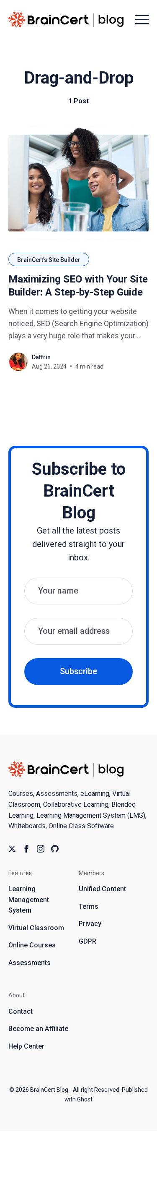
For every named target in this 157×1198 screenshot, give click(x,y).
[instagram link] (40, 849)
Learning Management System (28, 899)
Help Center (26, 1046)
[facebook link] (26, 849)
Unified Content (102, 889)
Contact (20, 1011)
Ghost (85, 1099)
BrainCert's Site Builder (48, 259)
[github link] (55, 849)
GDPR (87, 941)
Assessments (29, 963)
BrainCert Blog (49, 1089)
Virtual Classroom (36, 928)
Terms (88, 906)
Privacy (90, 924)
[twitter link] (12, 849)
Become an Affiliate (38, 1029)
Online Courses (32, 945)
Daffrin (41, 357)
